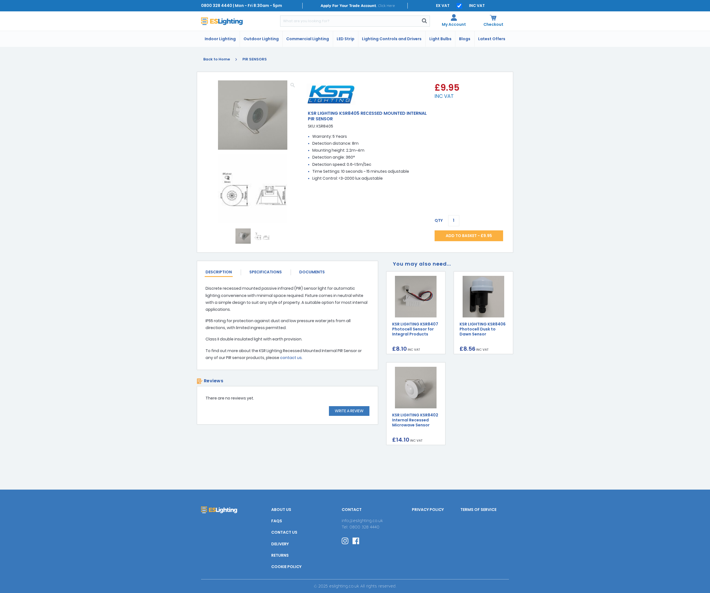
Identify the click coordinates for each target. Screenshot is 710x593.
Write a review (349, 411)
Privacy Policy (428, 509)
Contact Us (284, 532)
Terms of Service (478, 509)
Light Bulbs (440, 39)
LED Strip (345, 39)
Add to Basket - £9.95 (469, 235)
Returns (280, 555)
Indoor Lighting (220, 39)
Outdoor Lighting (261, 39)
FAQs (276, 521)
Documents (312, 271)
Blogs (464, 39)
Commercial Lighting (307, 39)
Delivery (280, 544)
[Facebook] (356, 540)
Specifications (265, 271)
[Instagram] (345, 540)
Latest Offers (491, 39)
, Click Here (358, 5)
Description (219, 272)
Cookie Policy (286, 566)
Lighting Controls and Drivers (392, 39)
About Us (281, 509)
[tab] (223, 272)
